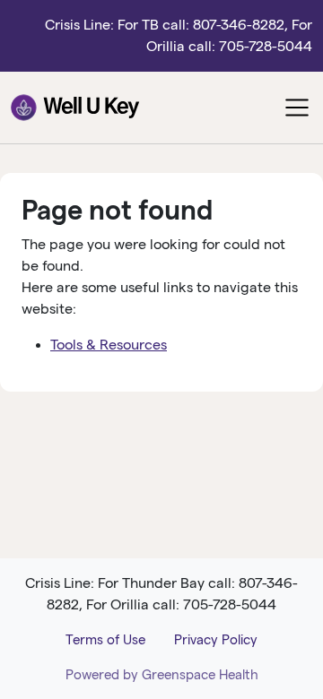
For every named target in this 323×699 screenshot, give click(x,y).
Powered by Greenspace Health (161, 674)
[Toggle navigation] (297, 107)
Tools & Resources (108, 344)
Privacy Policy (216, 639)
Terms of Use (105, 639)
